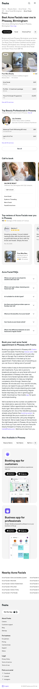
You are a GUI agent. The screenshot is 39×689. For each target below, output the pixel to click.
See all (19, 148)
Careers (4, 621)
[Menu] (35, 3)
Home (4, 9)
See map (13, 26)
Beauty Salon (12, 9)
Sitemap (4, 630)
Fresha (34, 349)
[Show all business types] (35, 443)
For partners (5, 639)
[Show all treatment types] (35, 32)
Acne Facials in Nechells (9, 580)
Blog (3, 627)
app (27, 395)
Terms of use (6, 665)
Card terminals (6, 645)
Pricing (4, 642)
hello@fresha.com (8, 429)
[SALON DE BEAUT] (18, 185)
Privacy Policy (6, 659)
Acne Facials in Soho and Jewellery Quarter (14, 577)
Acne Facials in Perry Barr (9, 586)
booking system (27, 413)
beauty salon (29, 352)
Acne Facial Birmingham (14, 11)
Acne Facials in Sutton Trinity (10, 590)
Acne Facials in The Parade (10, 593)
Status (4, 651)
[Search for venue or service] (29, 3)
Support (4, 648)
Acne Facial (22, 9)
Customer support (7, 624)
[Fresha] (5, 3)
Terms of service (7, 662)
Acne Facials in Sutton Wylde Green (12, 583)
